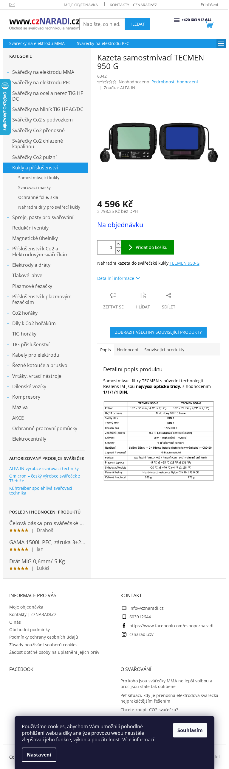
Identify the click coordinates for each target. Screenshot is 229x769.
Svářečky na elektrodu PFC (41, 82)
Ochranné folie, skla (38, 197)
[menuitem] (37, 43)
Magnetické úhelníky (35, 238)
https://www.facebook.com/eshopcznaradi (171, 625)
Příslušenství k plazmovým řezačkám (42, 299)
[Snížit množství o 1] (118, 250)
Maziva (20, 407)
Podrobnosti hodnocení (174, 82)
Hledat (137, 24)
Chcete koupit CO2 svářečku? (149, 709)
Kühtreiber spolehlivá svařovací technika (40, 490)
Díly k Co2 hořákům (34, 323)
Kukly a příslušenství (35, 167)
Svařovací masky (34, 187)
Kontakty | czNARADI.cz (133, 4)
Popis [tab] (105, 349)
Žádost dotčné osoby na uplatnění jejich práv (54, 652)
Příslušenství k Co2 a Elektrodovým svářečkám (40, 251)
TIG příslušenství (30, 344)
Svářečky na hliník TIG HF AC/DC (47, 109)
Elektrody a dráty (31, 265)
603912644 (140, 617)
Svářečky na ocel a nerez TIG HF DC (47, 96)
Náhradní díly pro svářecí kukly (49, 207)
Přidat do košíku (152, 247)
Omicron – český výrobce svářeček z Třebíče (44, 478)
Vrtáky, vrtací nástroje (36, 376)
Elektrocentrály (29, 439)
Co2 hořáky (25, 313)
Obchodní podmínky (29, 629)
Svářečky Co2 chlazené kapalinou (37, 144)
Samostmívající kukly (38, 177)
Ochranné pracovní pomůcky (44, 428)
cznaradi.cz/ (141, 634)
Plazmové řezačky (32, 286)
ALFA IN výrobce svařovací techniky (44, 468)
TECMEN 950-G (184, 263)
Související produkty (164, 349)
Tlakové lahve (27, 275)
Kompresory (26, 397)
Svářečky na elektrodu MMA (43, 72)
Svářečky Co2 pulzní (34, 157)
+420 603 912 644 (182, 19)
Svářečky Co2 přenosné (38, 130)
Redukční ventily (30, 227)
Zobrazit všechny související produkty (158, 332)
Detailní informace (115, 278)
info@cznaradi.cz (146, 608)
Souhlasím (190, 730)
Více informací (138, 739)
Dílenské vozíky (29, 386)
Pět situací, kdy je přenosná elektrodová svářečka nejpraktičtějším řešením (169, 698)
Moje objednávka (81, 4)
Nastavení (39, 754)
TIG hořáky (24, 333)
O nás (15, 622)
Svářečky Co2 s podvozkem (42, 119)
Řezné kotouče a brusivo (39, 365)
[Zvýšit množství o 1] (118, 244)
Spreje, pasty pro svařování (42, 217)
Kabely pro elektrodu (35, 355)
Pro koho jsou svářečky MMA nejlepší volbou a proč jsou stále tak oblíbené (166, 683)
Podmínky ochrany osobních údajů (43, 637)
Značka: (119, 88)
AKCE (18, 418)
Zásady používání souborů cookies (43, 645)
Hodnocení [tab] (127, 349)
